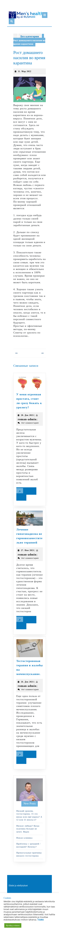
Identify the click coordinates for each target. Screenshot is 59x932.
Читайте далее (26, 495)
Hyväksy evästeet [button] (13, 925)
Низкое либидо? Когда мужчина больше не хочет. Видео (27, 829)
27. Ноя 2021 (27, 550)
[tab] (45, 15)
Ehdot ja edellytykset (18, 885)
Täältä (40, 919)
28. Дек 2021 (27, 415)
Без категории (29, 36)
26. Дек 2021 (27, 682)
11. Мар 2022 (24, 71)
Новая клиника (24, 838)
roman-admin (27, 419)
